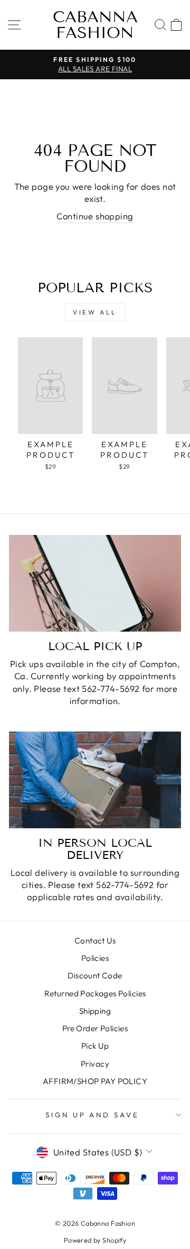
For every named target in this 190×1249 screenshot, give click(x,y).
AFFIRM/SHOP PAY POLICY (95, 1081)
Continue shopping (94, 215)
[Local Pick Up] (95, 583)
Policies (95, 958)
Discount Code (95, 975)
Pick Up (95, 1046)
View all (95, 312)
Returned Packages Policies (95, 993)
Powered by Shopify (95, 1240)
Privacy (95, 1064)
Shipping (95, 1011)
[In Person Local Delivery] (95, 780)
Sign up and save (92, 1115)
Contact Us (95, 941)
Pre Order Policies (95, 1028)
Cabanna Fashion (95, 25)
